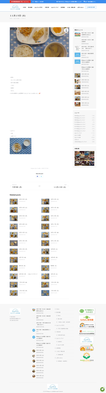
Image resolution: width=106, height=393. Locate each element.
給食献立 (60, 341)
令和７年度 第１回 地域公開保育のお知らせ (87, 33)
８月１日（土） (54, 274)
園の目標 (60, 318)
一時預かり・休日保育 (38, 1)
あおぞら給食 (13, 28)
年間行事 (58, 331)
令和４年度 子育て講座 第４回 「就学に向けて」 (87, 47)
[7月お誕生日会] (82, 153)
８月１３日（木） (23, 240)
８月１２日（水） (55, 240)
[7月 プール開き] (87, 153)
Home (57, 309)
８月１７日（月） (55, 224)
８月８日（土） (54, 249)
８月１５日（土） (23, 232)
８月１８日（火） (23, 224)
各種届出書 (60, 354)
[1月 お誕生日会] (87, 163)
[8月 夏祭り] (77, 153)
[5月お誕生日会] (82, 158)
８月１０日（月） (23, 249)
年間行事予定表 (61, 335)
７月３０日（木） (55, 282)
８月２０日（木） (23, 216)
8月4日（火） (54, 265)
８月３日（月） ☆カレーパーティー (28, 274)
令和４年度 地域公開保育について (87, 54)
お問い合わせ (59, 357)
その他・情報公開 (60, 351)
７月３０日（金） (23, 282)
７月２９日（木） (23, 290)
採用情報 (58, 348)
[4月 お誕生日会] (87, 158)
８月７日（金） (23, 257)
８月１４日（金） (55, 232)
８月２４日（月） (85, 91)
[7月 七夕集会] (91, 153)
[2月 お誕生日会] (82, 163)
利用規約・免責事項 (62, 361)
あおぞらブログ (60, 338)
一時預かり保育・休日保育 (64, 322)
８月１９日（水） (55, 216)
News (59, 315)
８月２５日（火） (55, 199)
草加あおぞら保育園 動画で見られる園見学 (87, 61)
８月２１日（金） (55, 207)
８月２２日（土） (23, 207)
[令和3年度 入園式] (91, 158)
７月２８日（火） (55, 290)
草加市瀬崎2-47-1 (91, 1)
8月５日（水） (22, 265)
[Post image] (14, 201)
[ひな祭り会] (77, 163)
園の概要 (58, 312)
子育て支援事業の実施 (63, 328)
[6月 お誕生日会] (77, 158)
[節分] (91, 163)
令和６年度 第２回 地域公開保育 (87, 40)
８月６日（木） (54, 257)
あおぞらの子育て (60, 325)
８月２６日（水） (23, 199)
